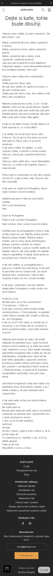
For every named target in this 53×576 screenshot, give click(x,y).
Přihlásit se (26, 556)
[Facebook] (23, 523)
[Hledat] (43, 10)
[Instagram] (30, 523)
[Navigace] (3, 9)
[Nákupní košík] (49, 10)
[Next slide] (50, 3)
